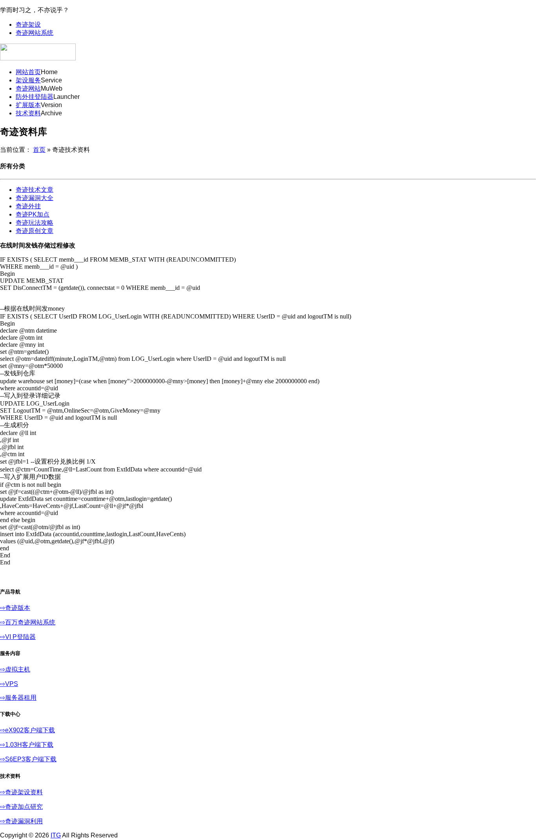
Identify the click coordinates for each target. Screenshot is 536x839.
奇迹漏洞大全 (34, 198)
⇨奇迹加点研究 (21, 806)
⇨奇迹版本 (15, 607)
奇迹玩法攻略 (34, 222)
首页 (39, 149)
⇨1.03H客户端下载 (26, 744)
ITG (56, 835)
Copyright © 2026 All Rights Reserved (59, 835)
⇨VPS (9, 684)
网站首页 (28, 72)
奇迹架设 (28, 24)
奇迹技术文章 (34, 189)
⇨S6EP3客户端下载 (28, 759)
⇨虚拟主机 (15, 669)
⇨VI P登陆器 (18, 636)
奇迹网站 (28, 88)
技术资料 (28, 113)
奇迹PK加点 (32, 214)
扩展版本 (28, 105)
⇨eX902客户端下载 (27, 730)
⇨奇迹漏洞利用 (21, 821)
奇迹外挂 (28, 206)
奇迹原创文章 (34, 230)
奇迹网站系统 (34, 32)
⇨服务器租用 (18, 697)
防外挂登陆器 (34, 96)
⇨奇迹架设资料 (21, 792)
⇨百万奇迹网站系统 (27, 622)
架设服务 (28, 80)
